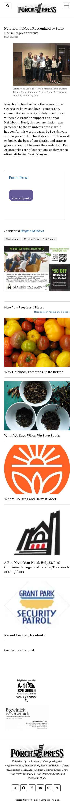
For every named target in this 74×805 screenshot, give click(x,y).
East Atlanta (12, 239)
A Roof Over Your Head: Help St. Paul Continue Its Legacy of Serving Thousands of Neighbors (36, 567)
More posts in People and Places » (52, 311)
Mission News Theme (25, 799)
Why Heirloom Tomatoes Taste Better (33, 371)
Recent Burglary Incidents (24, 635)
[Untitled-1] (26, 702)
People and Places (32, 231)
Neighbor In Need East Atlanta (39, 239)
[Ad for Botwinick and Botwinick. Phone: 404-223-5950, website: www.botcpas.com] (26, 730)
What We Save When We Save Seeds (32, 435)
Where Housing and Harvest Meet (30, 499)
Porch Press (18, 177)
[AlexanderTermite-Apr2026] (37, 290)
